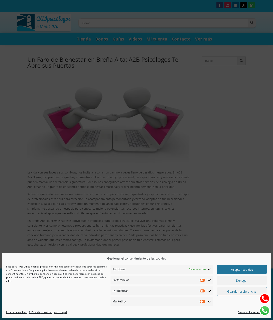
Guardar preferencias (241, 291)
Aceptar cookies (242, 269)
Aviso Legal (60, 312)
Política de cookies (16, 312)
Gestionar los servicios (250, 312)
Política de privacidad (40, 312)
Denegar (242, 280)
